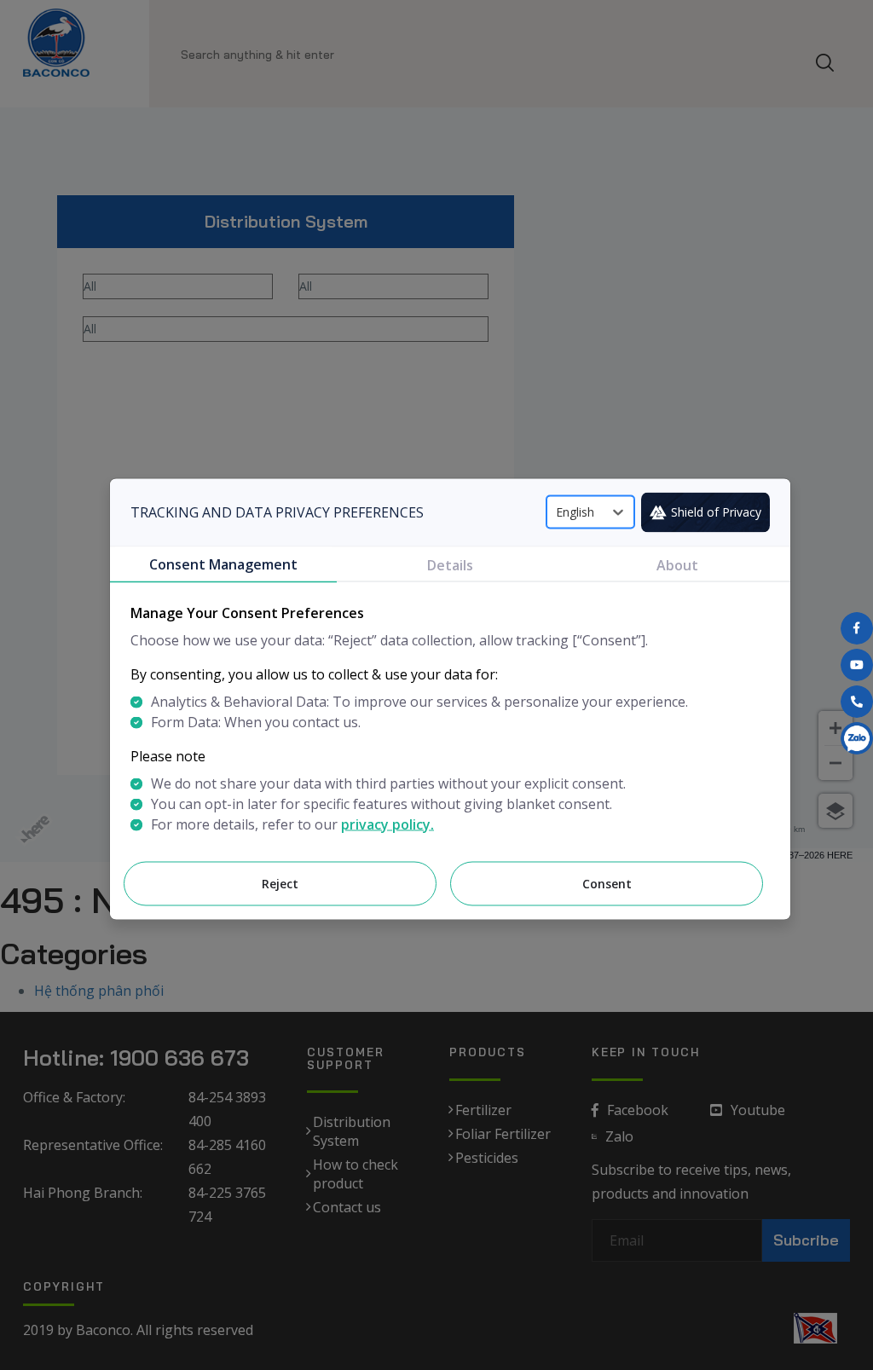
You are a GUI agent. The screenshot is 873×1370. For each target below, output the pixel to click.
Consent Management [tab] (223, 563)
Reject (280, 883)
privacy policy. (387, 823)
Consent (607, 883)
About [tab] (677, 564)
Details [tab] (450, 564)
